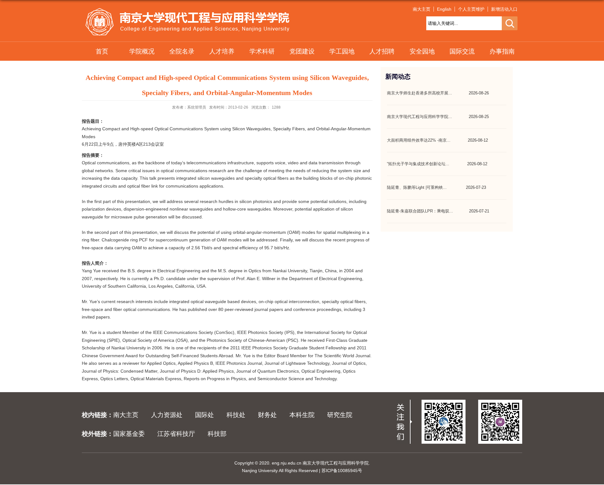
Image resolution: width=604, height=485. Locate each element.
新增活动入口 (504, 9)
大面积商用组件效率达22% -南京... (418, 140)
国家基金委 (129, 433)
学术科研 (262, 51)
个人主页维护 (471, 9)
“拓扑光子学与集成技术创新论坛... (418, 163)
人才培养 (221, 51)
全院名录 (181, 51)
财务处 (267, 414)
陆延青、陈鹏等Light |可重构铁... (417, 187)
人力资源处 (166, 414)
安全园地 (422, 51)
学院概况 (141, 51)
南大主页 (421, 9)
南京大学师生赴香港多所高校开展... (419, 93)
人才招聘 (381, 51)
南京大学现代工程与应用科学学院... (419, 116)
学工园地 (342, 51)
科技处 (235, 414)
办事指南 (502, 51)
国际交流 (462, 51)
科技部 (217, 433)
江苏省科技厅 (176, 433)
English (444, 9)
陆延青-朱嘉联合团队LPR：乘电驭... (420, 211)
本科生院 (302, 414)
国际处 (204, 414)
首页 (102, 51)
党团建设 (302, 51)
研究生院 (339, 414)
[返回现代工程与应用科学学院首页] (187, 10)
